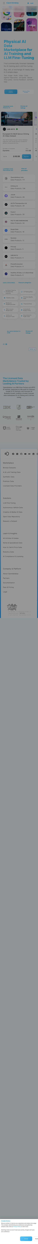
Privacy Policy (17, 1226)
